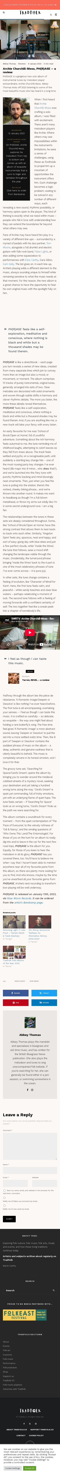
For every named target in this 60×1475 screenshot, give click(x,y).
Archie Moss (20, 981)
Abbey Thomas (9, 64)
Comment (7, 1130)
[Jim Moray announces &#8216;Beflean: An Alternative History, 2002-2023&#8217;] (40, 922)
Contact (20, 1436)
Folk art (7, 1350)
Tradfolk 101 (8, 1380)
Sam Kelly (8, 264)
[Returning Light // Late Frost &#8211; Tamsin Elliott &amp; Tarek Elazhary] (14, 922)
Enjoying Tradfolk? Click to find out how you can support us (30, 5)
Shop (5, 1372)
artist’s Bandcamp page (28, 902)
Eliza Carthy (31, 259)
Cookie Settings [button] (12, 1468)
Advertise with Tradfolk (14, 1389)
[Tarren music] (13, 678)
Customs (7, 1355)
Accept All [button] (29, 1468)
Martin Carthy (9, 1266)
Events (6, 1346)
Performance (9, 1363)
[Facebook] (24, 1424)
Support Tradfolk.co (42, 1430)
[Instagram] (36, 1424)
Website (35, 1177)
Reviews (22, 64)
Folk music (8, 1359)
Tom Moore (35, 981)
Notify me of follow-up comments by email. (20, 1201)
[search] (54, 1290)
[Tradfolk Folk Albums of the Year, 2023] (14, 952)
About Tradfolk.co (17, 1430)
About (6, 1342)
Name (6, 1165)
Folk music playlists (12, 1385)
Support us (8, 1376)
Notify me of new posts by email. (16, 1209)
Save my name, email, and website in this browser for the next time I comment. (28, 1191)
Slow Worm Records (19, 898)
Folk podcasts (10, 1367)
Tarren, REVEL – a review (36, 680)
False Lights (41, 251)
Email (6, 1177)
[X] (30, 1424)
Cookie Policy (36, 1436)
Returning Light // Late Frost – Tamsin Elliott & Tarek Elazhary (14, 933)
